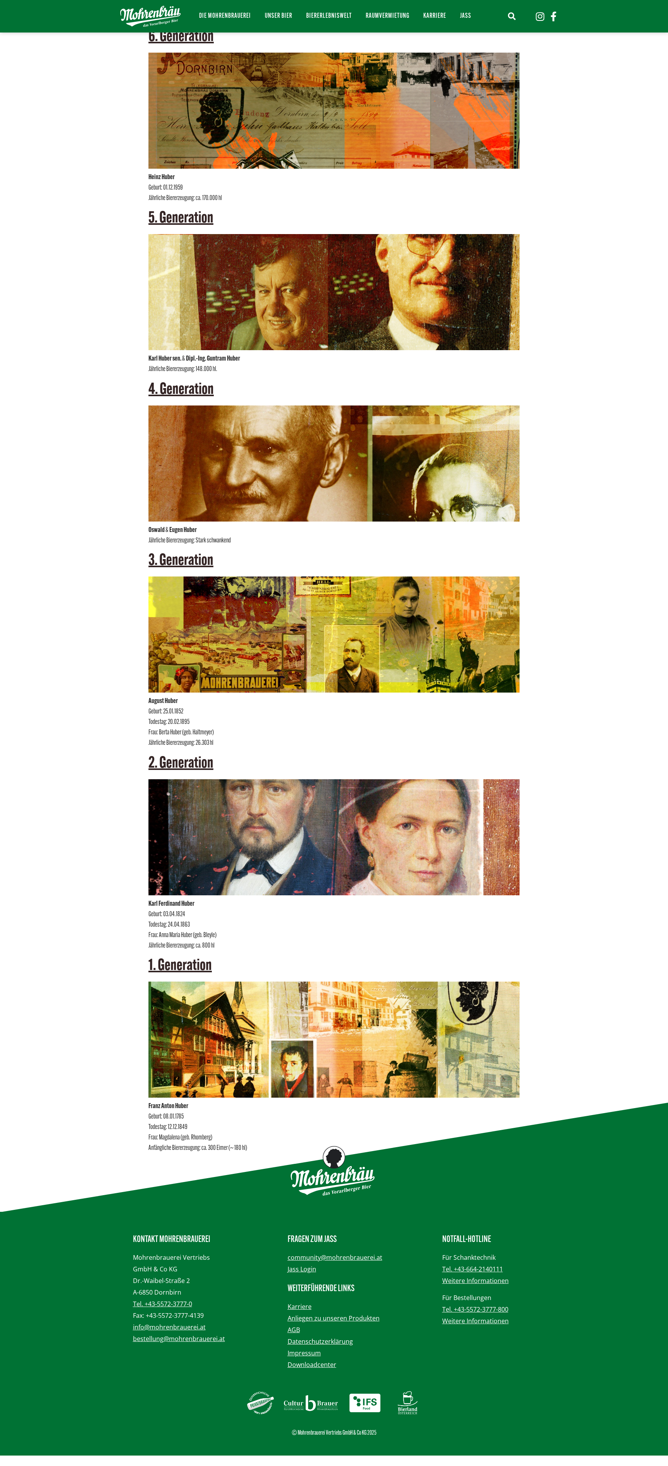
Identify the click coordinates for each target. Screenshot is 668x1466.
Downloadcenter (312, 1364)
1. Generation (180, 966)
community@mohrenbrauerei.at (335, 1257)
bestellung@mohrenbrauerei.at (179, 1338)
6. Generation (181, 37)
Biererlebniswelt (329, 16)
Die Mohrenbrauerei (225, 16)
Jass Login (302, 1269)
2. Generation (180, 763)
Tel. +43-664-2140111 (472, 1269)
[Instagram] (540, 16)
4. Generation (181, 390)
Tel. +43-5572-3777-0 (162, 1304)
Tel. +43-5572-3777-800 (475, 1309)
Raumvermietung (387, 16)
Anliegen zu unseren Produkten (334, 1318)
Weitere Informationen (475, 1280)
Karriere (434, 16)
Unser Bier (278, 16)
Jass (465, 16)
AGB (294, 1330)
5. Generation (180, 218)
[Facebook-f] (553, 16)
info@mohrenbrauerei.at (169, 1327)
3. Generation (180, 561)
